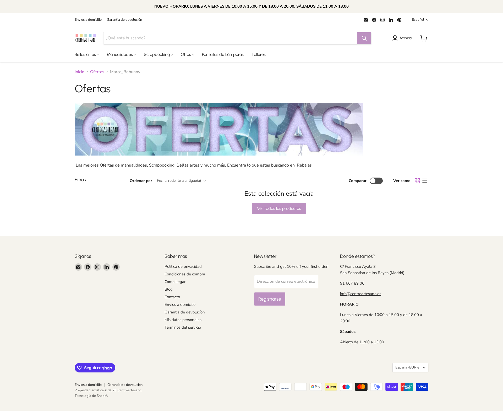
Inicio (79, 72)
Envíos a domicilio (88, 20)
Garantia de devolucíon (185, 312)
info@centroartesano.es (360, 293)
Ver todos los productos (279, 208)
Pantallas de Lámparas (223, 54)
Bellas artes (86, 54)
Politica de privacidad (183, 266)
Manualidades (120, 54)
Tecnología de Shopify (91, 395)
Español (418, 19)
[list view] (424, 180)
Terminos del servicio (183, 327)
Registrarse (269, 299)
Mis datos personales (183, 319)
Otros (186, 54)
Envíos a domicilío (180, 304)
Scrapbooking (157, 54)
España (407, 367)
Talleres (259, 54)
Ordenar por (141, 181)
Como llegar (175, 281)
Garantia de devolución (124, 20)
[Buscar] (364, 38)
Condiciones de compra (185, 274)
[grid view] (417, 180)
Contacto (172, 297)
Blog (169, 289)
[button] (403, 38)
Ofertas (97, 72)
